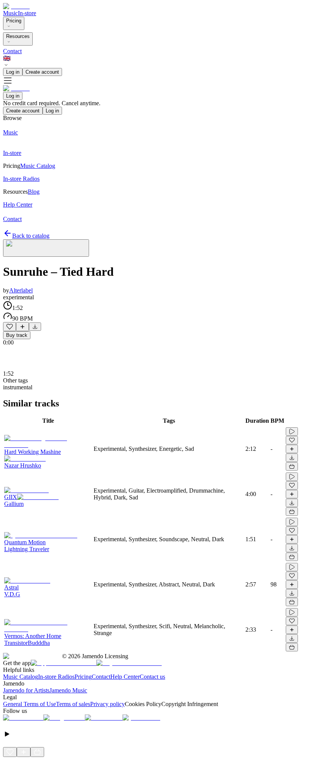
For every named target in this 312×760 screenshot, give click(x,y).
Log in (12, 72)
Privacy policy (107, 704)
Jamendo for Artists (26, 690)
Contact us (152, 676)
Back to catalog (30, 235)
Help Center (125, 676)
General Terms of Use (29, 704)
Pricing (13, 21)
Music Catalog (20, 676)
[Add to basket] (292, 466)
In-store (27, 13)
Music (10, 13)
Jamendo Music (68, 690)
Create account (42, 72)
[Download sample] (35, 326)
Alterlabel (21, 290)
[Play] (46, 248)
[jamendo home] (16, 6)
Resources (18, 36)
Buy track (16, 335)
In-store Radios (56, 676)
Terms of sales (73, 704)
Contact (12, 51)
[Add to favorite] (9, 326)
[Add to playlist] (22, 326)
